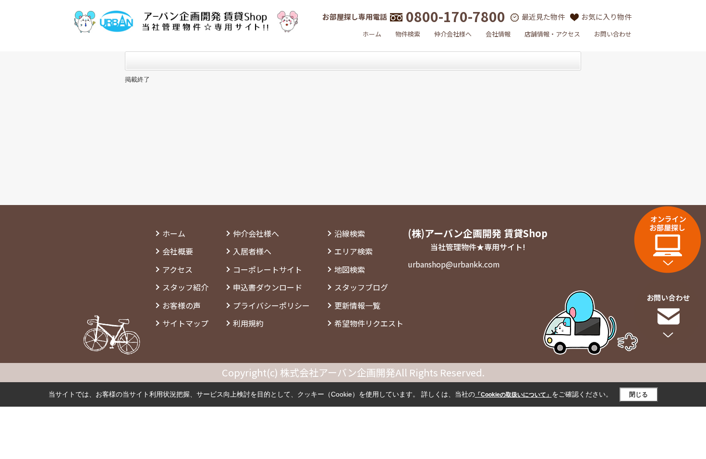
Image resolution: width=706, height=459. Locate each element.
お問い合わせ (613, 33)
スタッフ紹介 (185, 287)
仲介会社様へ (453, 33)
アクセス (177, 269)
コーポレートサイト (267, 269)
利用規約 (248, 323)
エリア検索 (353, 251)
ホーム (372, 33)
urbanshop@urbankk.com (454, 264)
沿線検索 (349, 233)
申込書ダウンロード (267, 287)
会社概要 (177, 251)
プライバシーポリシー (271, 305)
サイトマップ (185, 323)
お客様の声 (181, 305)
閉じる (638, 394)
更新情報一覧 (357, 305)
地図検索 (349, 269)
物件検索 (407, 33)
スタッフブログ (361, 287)
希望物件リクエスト (368, 323)
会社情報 (498, 33)
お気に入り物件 (606, 17)
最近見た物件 (543, 17)
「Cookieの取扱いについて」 (513, 394)
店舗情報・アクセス (552, 33)
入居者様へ (252, 251)
